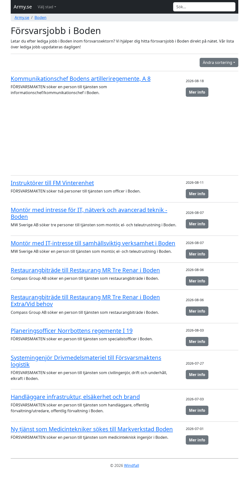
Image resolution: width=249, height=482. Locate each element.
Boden (40, 17)
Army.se (23, 6)
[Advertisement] (124, 137)
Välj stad (45, 6)
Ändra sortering (217, 62)
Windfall (131, 465)
